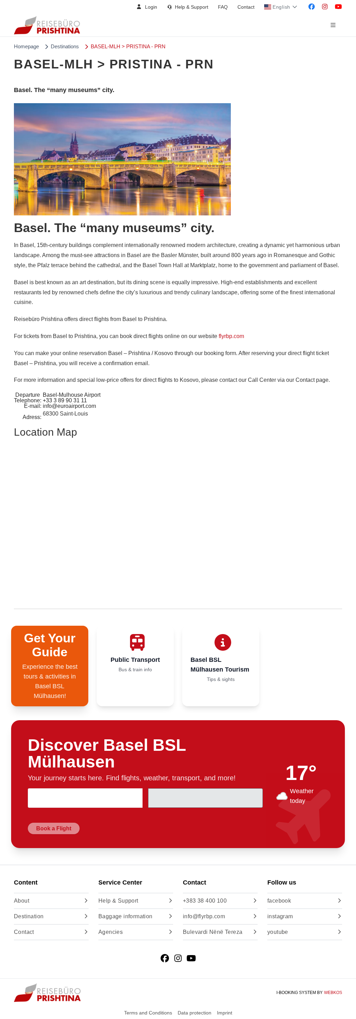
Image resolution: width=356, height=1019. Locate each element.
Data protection (194, 1013)
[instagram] (178, 958)
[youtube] (191, 958)
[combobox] (85, 798)
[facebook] (165, 958)
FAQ (223, 7)
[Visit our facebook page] (312, 7)
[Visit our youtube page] (338, 7)
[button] (146, 6)
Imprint (224, 1013)
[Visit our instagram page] (325, 7)
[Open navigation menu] (333, 25)
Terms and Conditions (148, 1013)
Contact (245, 7)
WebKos (333, 992)
